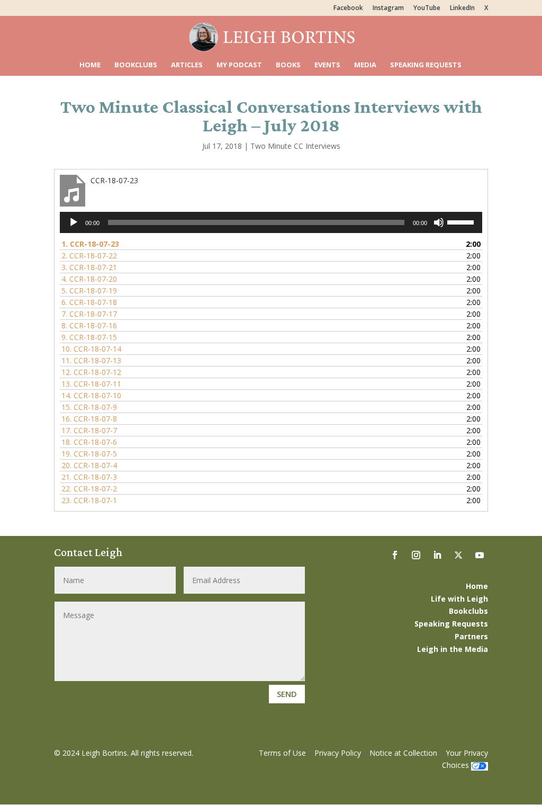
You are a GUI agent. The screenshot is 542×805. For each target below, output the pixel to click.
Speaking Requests (426, 65)
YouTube (426, 8)
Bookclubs (135, 65)
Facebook (348, 8)
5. (89, 290)
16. (89, 419)
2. (89, 256)
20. (89, 465)
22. (89, 489)
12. (91, 372)
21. (89, 477)
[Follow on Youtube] (479, 555)
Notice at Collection (403, 753)
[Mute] (438, 222)
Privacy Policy (337, 753)
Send (287, 693)
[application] (271, 222)
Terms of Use (282, 753)
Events (327, 65)
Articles (187, 65)
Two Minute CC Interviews (295, 146)
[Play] (73, 222)
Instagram (388, 8)
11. (91, 360)
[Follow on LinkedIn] (437, 555)
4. (89, 279)
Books (288, 65)
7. (89, 314)
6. (89, 302)
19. (89, 454)
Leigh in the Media (452, 649)
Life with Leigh (459, 599)
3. (89, 267)
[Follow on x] (458, 555)
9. (89, 337)
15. (89, 407)
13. (91, 384)
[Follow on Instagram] (416, 555)
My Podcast (239, 65)
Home (90, 65)
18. (89, 442)
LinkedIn (462, 8)
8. (89, 325)
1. (90, 244)
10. (91, 349)
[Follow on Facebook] (394, 555)
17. (89, 430)
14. (91, 395)
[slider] (462, 221)
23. (89, 500)
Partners (471, 636)
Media (365, 65)
